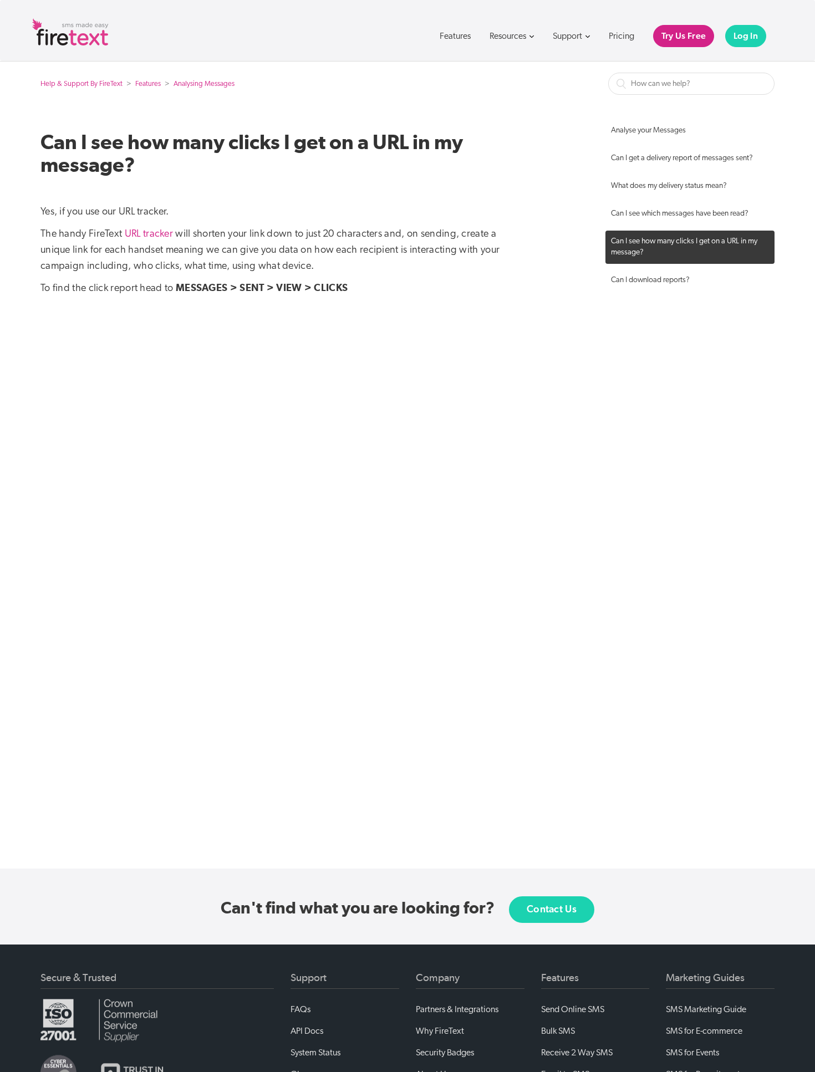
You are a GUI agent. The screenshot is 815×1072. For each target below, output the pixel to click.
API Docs (307, 1031)
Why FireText (440, 1031)
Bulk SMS (558, 1031)
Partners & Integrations (457, 1009)
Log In (745, 36)
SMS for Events (692, 1052)
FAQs (300, 1009)
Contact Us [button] (552, 910)
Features (455, 36)
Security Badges (445, 1052)
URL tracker (149, 233)
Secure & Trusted (78, 978)
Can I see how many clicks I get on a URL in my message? (684, 247)
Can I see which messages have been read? (679, 214)
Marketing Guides (705, 978)
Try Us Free (683, 36)
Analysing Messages (204, 84)
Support (568, 36)
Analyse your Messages (648, 130)
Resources (509, 36)
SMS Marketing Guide (706, 1009)
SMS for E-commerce (704, 1031)
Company (438, 978)
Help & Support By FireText (81, 84)
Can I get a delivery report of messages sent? (682, 158)
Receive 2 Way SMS (577, 1052)
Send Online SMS (572, 1009)
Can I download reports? (650, 280)
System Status (315, 1052)
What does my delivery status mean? (669, 186)
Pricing (621, 36)
